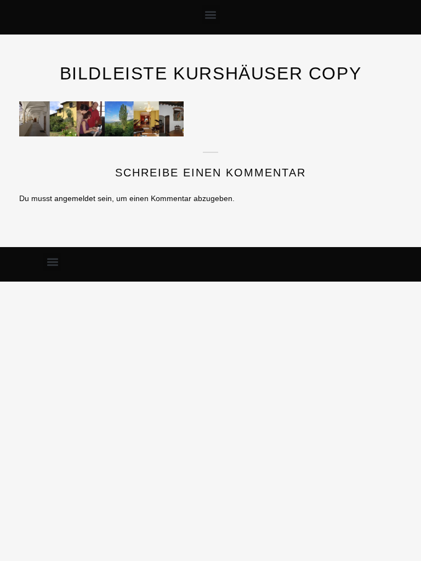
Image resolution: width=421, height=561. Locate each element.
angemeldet (74, 198)
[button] (211, 14)
